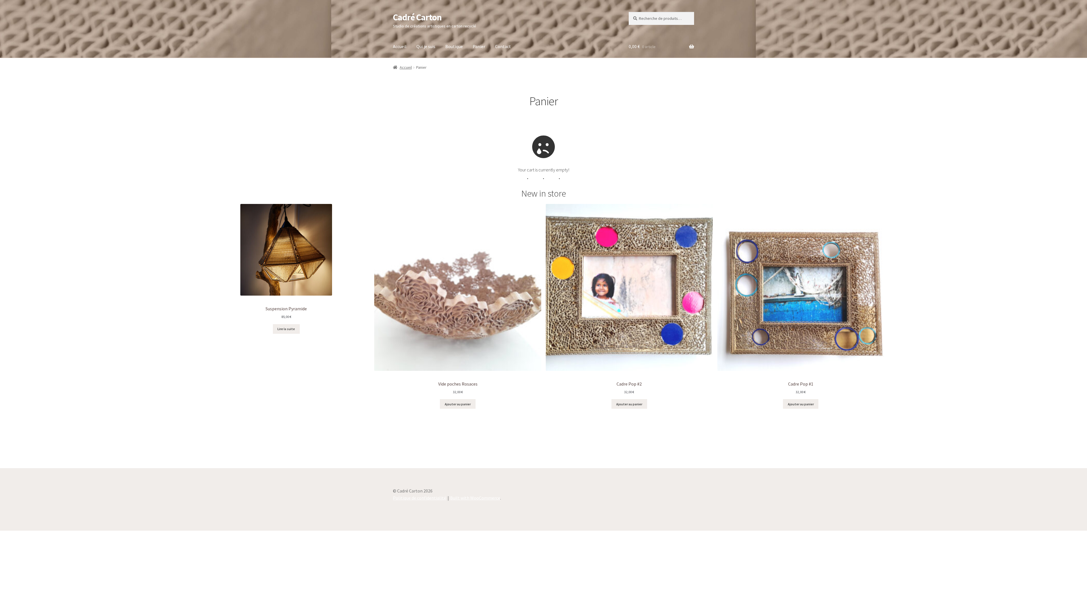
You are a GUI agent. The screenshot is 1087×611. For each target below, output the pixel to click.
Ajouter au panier (458, 404)
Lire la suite (286, 329)
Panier (479, 46)
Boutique (454, 46)
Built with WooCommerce (475, 498)
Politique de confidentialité (419, 498)
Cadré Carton (417, 17)
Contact (503, 46)
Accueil (399, 46)
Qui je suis (425, 46)
